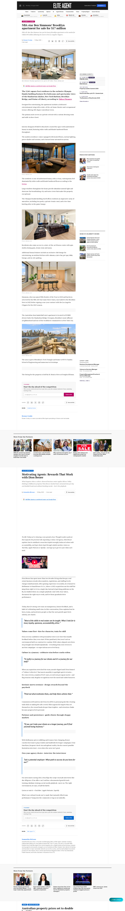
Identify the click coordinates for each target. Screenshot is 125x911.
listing (24, 184)
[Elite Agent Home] (62, 6)
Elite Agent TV (28, 470)
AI (53, 11)
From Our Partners (87, 155)
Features (33, 11)
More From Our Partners (23, 437)
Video (77, 11)
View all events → (84, 101)
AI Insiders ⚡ (101, 5)
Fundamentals (70, 11)
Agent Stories (60, 11)
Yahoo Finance (65, 99)
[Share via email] (59, 41)
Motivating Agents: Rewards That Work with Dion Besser (47, 476)
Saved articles (96, 11)
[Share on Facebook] (49, 41)
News (26, 11)
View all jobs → (85, 380)
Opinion (48, 11)
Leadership (41, 11)
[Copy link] (62, 41)
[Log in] (20, 5)
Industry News (33, 904)
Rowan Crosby (28, 40)
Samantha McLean (29, 492)
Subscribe (69, 394)
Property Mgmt (85, 11)
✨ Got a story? (116, 899)
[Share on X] (56, 41)
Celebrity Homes (28, 21)
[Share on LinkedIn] (52, 41)
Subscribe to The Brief (90, 5)
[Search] (23, 5)
